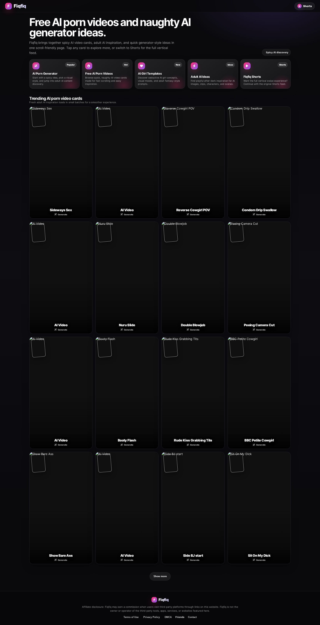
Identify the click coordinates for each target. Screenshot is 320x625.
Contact (192, 617)
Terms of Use (131, 617)
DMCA (168, 617)
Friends (179, 617)
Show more (160, 576)
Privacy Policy (151, 617)
